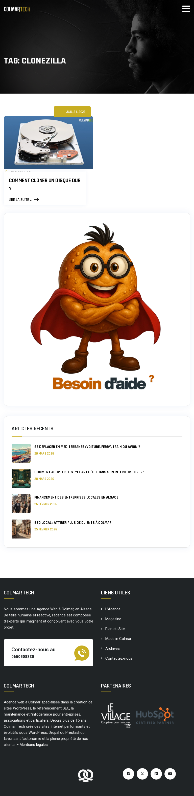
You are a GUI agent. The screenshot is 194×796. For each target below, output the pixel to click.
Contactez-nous (119, 658)
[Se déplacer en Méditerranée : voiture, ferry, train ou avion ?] (21, 453)
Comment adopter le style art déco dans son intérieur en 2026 (89, 472)
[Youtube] (170, 774)
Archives (112, 648)
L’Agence (112, 609)
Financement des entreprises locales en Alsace (76, 497)
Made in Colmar (118, 638)
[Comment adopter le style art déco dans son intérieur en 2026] (21, 478)
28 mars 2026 (44, 479)
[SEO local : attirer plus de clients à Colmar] (21, 529)
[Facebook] (128, 774)
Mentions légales (34, 744)
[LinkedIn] (156, 774)
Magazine (113, 619)
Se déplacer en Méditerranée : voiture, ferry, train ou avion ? (87, 446)
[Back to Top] (183, 787)
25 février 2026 (45, 504)
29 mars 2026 (44, 453)
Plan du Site (115, 629)
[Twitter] (142, 774)
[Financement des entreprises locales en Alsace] (21, 503)
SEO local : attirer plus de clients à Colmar (72, 522)
